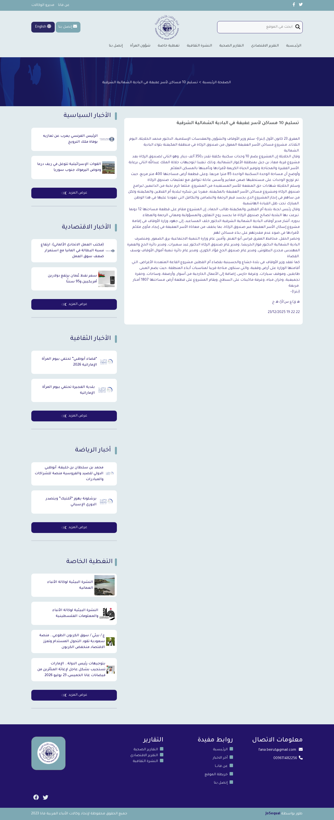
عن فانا (63, 5)
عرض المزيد (77, 193)
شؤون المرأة (140, 46)
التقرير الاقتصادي (265, 46)
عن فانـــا (221, 766)
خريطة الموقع (216, 775)
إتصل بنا (65, 27)
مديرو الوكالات (42, 5)
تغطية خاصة (168, 46)
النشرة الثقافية (199, 46)
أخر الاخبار (220, 758)
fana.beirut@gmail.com (277, 750)
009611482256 (285, 759)
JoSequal (273, 814)
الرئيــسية (293, 46)
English (41, 27)
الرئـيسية (220, 750)
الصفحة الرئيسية (216, 83)
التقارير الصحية (231, 46)
